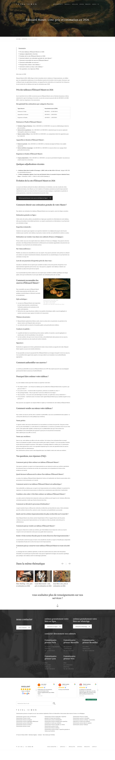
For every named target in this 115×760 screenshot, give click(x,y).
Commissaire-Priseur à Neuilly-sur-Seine (55, 724)
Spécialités (75, 4)
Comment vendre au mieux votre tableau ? (31, 67)
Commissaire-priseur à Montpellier (53, 719)
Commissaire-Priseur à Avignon (24, 719)
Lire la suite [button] (60, 695)
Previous (63, 564)
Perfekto (53, 734)
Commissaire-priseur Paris (51, 641)
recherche (98, 4)
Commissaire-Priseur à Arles (23, 718)
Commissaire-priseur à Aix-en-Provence (26, 716)
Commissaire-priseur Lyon (51, 657)
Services (67, 4)
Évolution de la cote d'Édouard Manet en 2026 (32, 56)
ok (54, 703)
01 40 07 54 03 (51, 650)
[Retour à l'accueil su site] (26, 4)
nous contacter (86, 55)
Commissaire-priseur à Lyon (23, 726)
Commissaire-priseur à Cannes (24, 724)
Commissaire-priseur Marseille (71, 641)
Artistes (81, 4)
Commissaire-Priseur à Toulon (80, 716)
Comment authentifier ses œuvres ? (29, 62)
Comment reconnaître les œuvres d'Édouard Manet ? (34, 60)
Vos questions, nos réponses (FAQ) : (29, 69)
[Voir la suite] (57, 605)
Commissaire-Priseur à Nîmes (52, 727)
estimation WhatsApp (81, 626)
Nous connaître (57, 4)
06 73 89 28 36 (51, 668)
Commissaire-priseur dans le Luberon (82, 723)
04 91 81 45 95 (70, 650)
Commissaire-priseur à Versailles (81, 718)
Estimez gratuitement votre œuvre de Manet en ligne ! (33, 198)
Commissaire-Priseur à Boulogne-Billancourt (27, 721)
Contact (40, 734)
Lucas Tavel (86, 48)
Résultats (87, 4)
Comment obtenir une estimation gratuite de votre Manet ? (36, 58)
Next (69, 564)
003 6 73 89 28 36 (89, 650)
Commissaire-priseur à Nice (51, 726)
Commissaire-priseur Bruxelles (90, 641)
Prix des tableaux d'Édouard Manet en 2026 (32, 52)
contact (94, 4)
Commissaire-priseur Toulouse (80, 724)
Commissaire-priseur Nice (70, 657)
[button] (98, 690)
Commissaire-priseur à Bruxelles (24, 723)
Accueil (18, 39)
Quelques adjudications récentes (29, 54)
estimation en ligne (52, 626)
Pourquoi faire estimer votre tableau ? (30, 64)
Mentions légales (33, 734)
